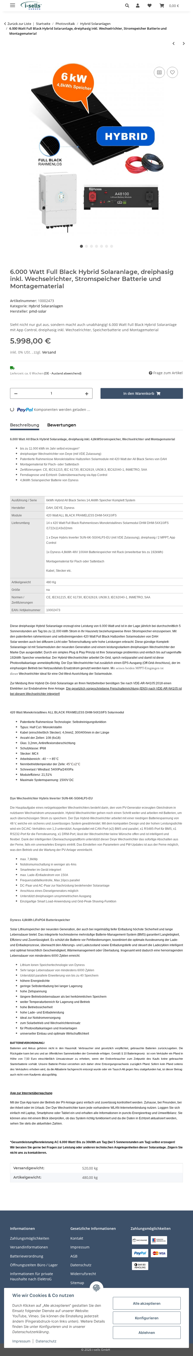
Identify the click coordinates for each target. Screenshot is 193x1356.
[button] (128, 6)
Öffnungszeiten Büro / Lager (34, 1265)
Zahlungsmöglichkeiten (29, 1238)
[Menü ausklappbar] (12, 3)
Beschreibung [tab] (24, 425)
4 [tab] (96, 246)
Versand (49, 352)
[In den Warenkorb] (14, 60)
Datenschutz (46, 1341)
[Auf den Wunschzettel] (172, 72)
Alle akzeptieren (147, 1303)
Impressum (21, 1341)
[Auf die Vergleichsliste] (159, 72)
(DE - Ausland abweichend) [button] (62, 373)
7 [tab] (111, 246)
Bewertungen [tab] (61, 425)
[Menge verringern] (15, 393)
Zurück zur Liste (19, 23)
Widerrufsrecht (83, 1273)
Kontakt (76, 1238)
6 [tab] (106, 246)
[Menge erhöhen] (86, 393)
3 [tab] (91, 246)
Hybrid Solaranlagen (46, 306)
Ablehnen (146, 1332)
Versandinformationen (29, 1247)
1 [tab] (81, 246)
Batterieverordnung (26, 1256)
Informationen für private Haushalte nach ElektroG (31, 1276)
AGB (73, 1256)
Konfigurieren (147, 1318)
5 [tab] (101, 246)
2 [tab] (86, 246)
